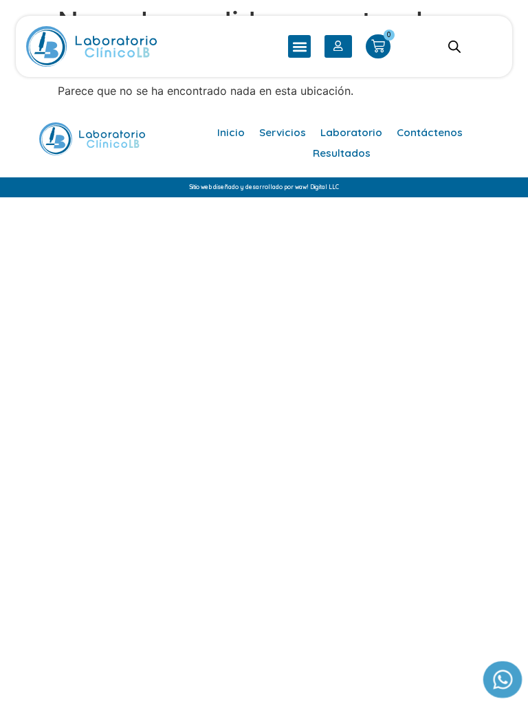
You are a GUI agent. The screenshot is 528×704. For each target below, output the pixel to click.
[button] (299, 46)
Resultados (342, 153)
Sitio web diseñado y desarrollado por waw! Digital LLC (264, 187)
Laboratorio (351, 132)
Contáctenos (430, 132)
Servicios (282, 132)
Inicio (231, 132)
